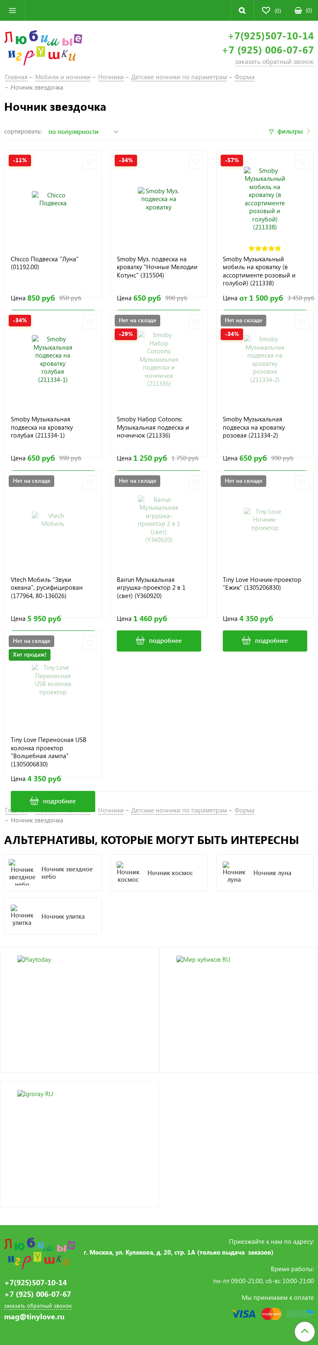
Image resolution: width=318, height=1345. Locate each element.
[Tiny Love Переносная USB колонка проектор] (53, 679)
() (309, 10)
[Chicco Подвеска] (53, 199)
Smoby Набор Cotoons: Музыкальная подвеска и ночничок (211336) (153, 427)
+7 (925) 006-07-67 (268, 49)
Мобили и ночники (63, 77)
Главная (16, 77)
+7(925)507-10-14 (270, 35)
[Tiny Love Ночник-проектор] (265, 519)
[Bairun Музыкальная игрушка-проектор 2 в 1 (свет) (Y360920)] (159, 519)
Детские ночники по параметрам (179, 77)
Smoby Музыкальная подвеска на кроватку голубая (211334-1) (42, 427)
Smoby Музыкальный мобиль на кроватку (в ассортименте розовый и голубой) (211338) (259, 271)
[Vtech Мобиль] (53, 519)
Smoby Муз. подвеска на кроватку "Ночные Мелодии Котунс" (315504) (157, 267)
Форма (245, 77)
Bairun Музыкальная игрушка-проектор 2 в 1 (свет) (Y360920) (151, 588)
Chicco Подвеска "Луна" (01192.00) (45, 263)
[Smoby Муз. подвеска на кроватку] (159, 199)
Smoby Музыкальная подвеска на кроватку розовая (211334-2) (254, 427)
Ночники (111, 77)
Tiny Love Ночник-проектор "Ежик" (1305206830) (262, 584)
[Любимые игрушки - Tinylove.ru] (43, 47)
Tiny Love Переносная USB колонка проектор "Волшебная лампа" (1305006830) (49, 752)
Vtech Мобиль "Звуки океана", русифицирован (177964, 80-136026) (47, 588)
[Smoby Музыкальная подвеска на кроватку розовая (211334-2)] (265, 359)
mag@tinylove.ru (34, 1316)
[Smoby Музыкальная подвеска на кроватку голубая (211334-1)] (53, 359)
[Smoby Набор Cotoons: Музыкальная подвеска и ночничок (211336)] (159, 359)
